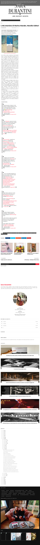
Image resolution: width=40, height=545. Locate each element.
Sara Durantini (6, 285)
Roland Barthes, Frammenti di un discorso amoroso (10, 469)
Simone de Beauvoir (4, 493)
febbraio (4, 474)
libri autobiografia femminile (24, 494)
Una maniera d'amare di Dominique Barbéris (18, 254)
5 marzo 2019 (13, 228)
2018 (3, 477)
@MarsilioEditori (6, 130)
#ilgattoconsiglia (10, 202)
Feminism (30, 490)
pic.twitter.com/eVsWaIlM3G (8, 225)
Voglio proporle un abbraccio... (7, 464)
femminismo (14, 494)
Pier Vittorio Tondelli (18, 491)
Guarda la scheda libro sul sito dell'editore (10, 53)
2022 (3, 435)
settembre (5, 443)
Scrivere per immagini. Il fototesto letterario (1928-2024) (20, 396)
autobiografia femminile (21, 493)
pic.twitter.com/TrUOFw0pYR (8, 164)
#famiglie (7, 121)
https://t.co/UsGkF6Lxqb (7, 125)
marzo (4, 473)
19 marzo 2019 (13, 114)
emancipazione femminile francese (6, 494)
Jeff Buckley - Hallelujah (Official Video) (8, 462)
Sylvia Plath (10, 493)
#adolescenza (11, 144)
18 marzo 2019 (13, 166)
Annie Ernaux (12, 490)
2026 (3, 430)
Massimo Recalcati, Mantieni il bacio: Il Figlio (9, 468)
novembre (5, 440)
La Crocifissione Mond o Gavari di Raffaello (9, 456)
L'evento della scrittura (4, 491)
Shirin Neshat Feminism (31, 491)
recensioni (2, 496)
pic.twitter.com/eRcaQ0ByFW (8, 184)
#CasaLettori (12, 179)
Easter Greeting (5, 452)
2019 (3, 438)
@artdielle (5, 181)
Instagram (20, 325)
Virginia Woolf (15, 493)
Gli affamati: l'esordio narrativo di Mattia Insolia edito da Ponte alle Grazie (20, 355)
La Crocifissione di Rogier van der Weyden (9, 461)
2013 (3, 481)
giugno (4, 446)
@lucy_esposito (11, 180)
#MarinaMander (6, 195)
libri (18, 494)
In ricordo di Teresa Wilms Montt (20, 369)
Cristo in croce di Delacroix (7, 454)
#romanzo (5, 144)
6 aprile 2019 (12, 187)
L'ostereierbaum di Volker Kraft (7, 451)
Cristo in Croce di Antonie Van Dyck (8, 455)
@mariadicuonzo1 (6, 182)
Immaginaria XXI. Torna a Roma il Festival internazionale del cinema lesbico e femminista (20, 409)
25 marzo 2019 (13, 150)
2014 (3, 480)
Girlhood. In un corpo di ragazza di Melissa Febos (32, 254)
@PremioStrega (9, 109)
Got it (23, 4)
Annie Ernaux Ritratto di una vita (19, 490)
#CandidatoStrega (6, 179)
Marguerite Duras (11, 491)
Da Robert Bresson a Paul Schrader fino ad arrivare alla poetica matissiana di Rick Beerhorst (20, 423)
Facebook (20, 323)
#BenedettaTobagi (9, 198)
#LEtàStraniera (8, 177)
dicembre (4, 439)
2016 (3, 478)
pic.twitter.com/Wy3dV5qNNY (8, 204)
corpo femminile (28, 493)
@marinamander (6, 111)
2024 (3, 432)
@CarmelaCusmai (6, 183)
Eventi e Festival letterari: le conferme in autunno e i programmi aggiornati (20, 382)
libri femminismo (32, 494)
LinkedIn (20, 321)
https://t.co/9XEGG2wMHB (12, 147)
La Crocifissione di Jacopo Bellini (7, 459)
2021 (3, 436)
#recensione (10, 146)
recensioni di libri (8, 496)
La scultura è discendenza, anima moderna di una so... (11, 471)
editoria (34, 493)
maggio (4, 447)
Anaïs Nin (7, 490)
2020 (3, 437)
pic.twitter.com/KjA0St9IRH (8, 148)
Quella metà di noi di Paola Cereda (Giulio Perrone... (10, 470)
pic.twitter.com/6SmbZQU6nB (8, 112)
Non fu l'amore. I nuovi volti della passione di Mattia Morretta (6, 254)
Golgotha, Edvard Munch (6, 453)
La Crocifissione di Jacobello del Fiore (8, 460)
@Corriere (12, 158)
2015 (3, 479)
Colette (26, 490)
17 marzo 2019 (6, 206)
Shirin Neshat (24, 491)
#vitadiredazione (6, 200)
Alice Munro (3, 490)
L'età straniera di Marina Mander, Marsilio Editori (10, 463)
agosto (4, 444)
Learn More (18, 4)
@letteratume (9, 181)
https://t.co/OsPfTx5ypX (8, 224)
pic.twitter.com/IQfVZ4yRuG (11, 131)
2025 (3, 431)
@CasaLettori (5, 180)
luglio (4, 445)
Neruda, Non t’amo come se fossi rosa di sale (9, 467)
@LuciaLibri (12, 183)
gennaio (4, 475)
